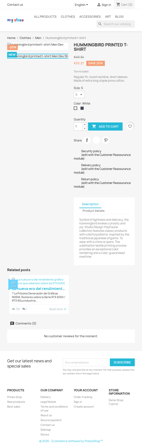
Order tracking (83, 397)
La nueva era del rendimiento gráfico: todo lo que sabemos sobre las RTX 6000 (39, 288)
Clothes (68, 17)
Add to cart (105, 126)
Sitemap (45, 429)
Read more (56, 309)
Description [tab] (90, 204)
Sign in (78, 402)
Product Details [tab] (93, 211)
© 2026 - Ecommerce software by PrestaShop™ (71, 441)
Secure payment (51, 420)
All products (45, 17)
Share (87, 140)
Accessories (90, 17)
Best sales (13, 406)
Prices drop (14, 397)
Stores (44, 434)
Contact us (15, 5)
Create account (84, 406)
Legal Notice (48, 402)
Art (108, 17)
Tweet (96, 140)
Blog (119, 17)
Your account (86, 390)
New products (16, 402)
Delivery (45, 397)
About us (46, 415)
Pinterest (105, 140)
